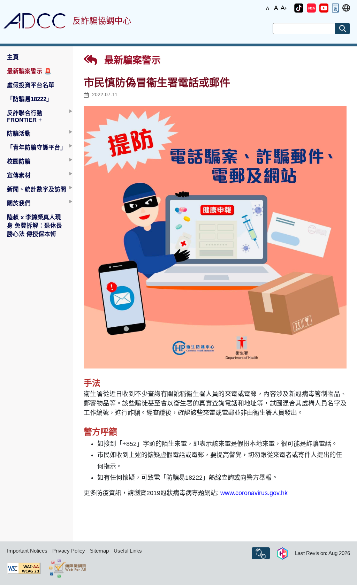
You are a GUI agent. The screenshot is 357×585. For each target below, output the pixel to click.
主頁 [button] (13, 57)
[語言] (346, 8)
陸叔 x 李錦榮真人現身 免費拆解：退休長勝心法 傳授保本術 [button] (34, 225)
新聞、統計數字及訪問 (36, 189)
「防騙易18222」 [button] (29, 99)
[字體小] (268, 7)
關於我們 (19, 203)
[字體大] (283, 7)
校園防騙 (19, 161)
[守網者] (282, 553)
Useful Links (128, 551)
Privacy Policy (68, 551)
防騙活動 (19, 133)
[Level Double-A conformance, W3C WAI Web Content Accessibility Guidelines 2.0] (23, 568)
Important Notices (27, 551)
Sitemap (99, 551)
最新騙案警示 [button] (29, 71)
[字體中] (276, 7)
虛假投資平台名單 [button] (30, 85)
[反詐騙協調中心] (34, 21)
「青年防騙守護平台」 (36, 147)
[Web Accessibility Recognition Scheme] (67, 568)
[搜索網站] (342, 28)
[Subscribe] (261, 553)
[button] (298, 8)
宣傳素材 (19, 175)
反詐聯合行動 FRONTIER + (25, 116)
